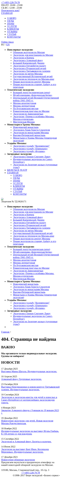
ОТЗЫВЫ (12, 31)
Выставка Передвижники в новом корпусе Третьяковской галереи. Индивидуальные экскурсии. (30, 388)
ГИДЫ (10, 21)
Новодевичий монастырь (25, 127)
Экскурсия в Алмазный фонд (28, 60)
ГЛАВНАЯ (7, 13)
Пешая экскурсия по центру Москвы (31, 82)
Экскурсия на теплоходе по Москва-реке (33, 79)
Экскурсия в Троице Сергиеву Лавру (31, 156)
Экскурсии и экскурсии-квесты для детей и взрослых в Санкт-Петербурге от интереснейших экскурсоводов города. (29, 400)
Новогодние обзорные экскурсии (18, 459)
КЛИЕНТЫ (13, 29)
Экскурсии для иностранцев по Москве (33, 55)
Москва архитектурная (24, 103)
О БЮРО (11, 18)
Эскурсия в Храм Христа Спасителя (31, 130)
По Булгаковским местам (25, 108)
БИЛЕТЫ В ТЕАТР (17, 170)
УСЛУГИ (12, 26)
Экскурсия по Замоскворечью (28, 114)
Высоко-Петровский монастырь (29, 135)
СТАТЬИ (11, 34)
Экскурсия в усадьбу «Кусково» (29, 151)
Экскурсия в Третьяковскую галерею (31, 71)
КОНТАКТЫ (14, 37)
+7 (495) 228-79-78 (10, 2)
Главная (5, 332)
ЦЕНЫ (10, 23)
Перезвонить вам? (10, 10)
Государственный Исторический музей (33, 76)
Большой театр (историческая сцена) (31, 92)
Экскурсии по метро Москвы (28, 73)
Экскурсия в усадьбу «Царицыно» (30, 148)
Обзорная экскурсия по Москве (29, 52)
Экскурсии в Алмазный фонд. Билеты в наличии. (26, 441)
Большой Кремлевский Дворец (28, 63)
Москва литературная (24, 106)
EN (8, 44)
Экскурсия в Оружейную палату (29, 65)
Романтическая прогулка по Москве (31, 111)
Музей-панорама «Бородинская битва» (32, 95)
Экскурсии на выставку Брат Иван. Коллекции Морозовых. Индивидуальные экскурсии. (25, 450)
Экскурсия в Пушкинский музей (29, 68)
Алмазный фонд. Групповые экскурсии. (21, 379)
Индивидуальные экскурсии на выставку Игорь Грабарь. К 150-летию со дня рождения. (30, 432)
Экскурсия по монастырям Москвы (31, 132)
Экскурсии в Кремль (23, 57)
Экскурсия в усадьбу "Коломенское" (31, 146)
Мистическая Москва (24, 122)
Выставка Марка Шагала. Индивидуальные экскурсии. (29, 371)
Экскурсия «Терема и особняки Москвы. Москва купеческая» (33, 117)
